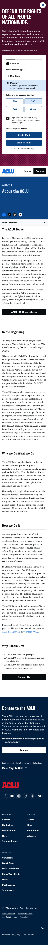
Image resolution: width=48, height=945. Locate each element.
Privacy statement (25, 914)
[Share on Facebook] (4, 215)
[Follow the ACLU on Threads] (33, 796)
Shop (29, 825)
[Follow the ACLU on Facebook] (5, 796)
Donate (40, 171)
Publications (8, 885)
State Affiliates (9, 841)
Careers (6, 819)
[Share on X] (9, 215)
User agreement (8, 914)
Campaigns (7, 857)
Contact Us (7, 825)
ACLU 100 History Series (24, 312)
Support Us (24, 677)
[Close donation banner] (43, 5)
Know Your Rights (11, 874)
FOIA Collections (10, 868)
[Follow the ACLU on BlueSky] (40, 796)
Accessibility (24, 917)
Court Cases (8, 863)
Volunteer (32, 836)
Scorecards (8, 890)
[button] (15, 215)
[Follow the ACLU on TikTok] (26, 796)
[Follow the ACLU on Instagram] (19, 796)
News (5, 879)
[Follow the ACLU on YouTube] (12, 796)
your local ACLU (30, 631)
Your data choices (9, 917)
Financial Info (9, 830)
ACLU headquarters (11, 631)
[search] (42, 928)
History (5, 836)
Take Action (33, 830)
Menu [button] (27, 171)
